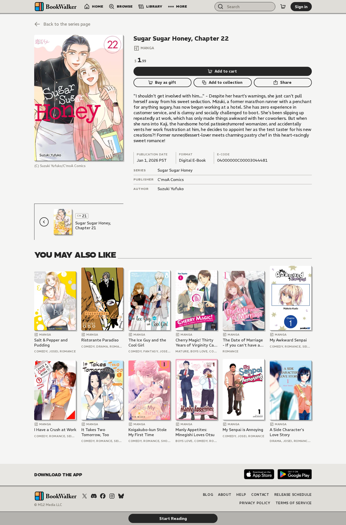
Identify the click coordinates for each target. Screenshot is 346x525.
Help (241, 494)
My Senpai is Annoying (243, 429)
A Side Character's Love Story (287, 432)
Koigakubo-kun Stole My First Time (147, 432)
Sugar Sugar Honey (175, 170)
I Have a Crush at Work (55, 429)
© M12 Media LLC (48, 504)
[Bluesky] (121, 496)
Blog (208, 494)
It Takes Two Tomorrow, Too (95, 432)
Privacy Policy (254, 503)
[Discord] (94, 496)
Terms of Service (294, 503)
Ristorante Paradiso (100, 340)
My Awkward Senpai (288, 340)
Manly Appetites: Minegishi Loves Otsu (195, 432)
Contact (260, 494)
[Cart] (283, 6)
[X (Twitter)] (85, 496)
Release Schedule (293, 494)
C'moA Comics (171, 179)
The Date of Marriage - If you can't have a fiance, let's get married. (243, 343)
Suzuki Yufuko (171, 188)
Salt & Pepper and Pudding (51, 343)
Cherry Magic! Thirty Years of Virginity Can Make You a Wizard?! (196, 343)
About (224, 494)
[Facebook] (103, 496)
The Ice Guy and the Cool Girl (147, 343)
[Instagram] (112, 496)
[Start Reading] (78, 98)
